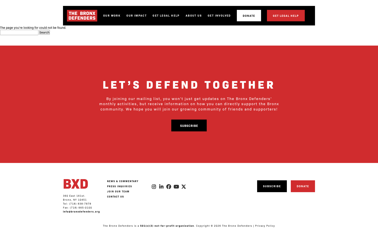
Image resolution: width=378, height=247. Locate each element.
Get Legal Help (166, 15)
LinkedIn (161, 186)
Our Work (111, 15)
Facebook (168, 186)
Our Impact (136, 15)
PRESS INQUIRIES (119, 186)
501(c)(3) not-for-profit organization (167, 225)
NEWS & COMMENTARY (122, 181)
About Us (194, 15)
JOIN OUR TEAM (118, 191)
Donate (249, 16)
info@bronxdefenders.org (81, 211)
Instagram (154, 186)
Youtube (176, 186)
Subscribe (189, 125)
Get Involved (219, 15)
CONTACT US (115, 196)
